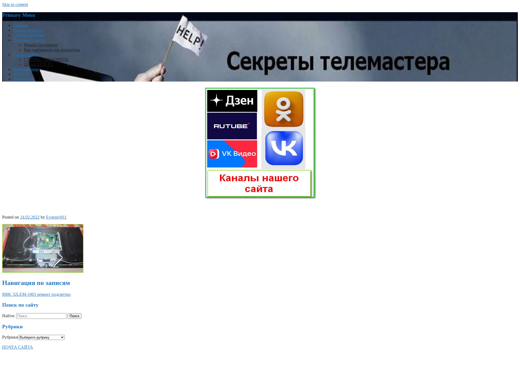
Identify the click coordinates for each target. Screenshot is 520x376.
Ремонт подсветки (41, 45)
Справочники (25, 54)
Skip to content (15, 4)
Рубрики (10, 337)
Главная (20, 25)
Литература (23, 79)
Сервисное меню (28, 35)
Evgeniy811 (56, 217)
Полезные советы (29, 40)
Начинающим (25, 69)
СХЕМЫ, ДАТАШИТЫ (46, 59)
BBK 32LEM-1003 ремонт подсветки (36, 294)
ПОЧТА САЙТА (17, 347)
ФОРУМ (21, 74)
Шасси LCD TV (38, 64)
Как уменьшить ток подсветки (52, 49)
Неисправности (27, 30)
